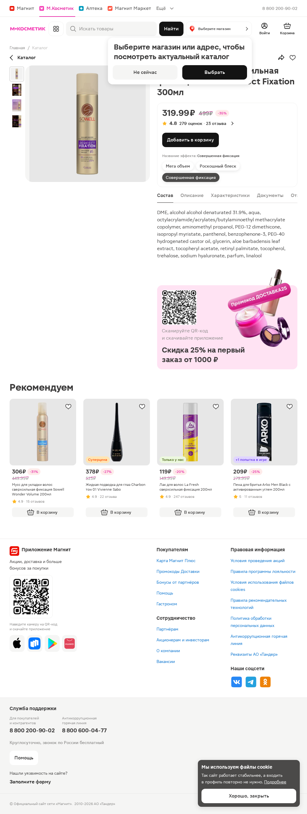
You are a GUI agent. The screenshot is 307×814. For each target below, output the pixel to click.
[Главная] (28, 29)
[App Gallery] (69, 643)
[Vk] (237, 682)
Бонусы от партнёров (177, 582)
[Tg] (251, 682)
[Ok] (265, 682)
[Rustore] (34, 643)
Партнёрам (167, 629)
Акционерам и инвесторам (182, 639)
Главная (17, 47)
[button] (219, 29)
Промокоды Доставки (177, 571)
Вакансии (165, 661)
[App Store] (17, 643)
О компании (168, 650)
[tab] (178, 166)
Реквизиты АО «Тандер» (254, 654)
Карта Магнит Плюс (175, 560)
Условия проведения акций (258, 560)
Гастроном (166, 603)
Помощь (164, 593)
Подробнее (275, 781)
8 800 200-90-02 (279, 8)
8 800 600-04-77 (84, 730)
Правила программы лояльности (263, 571)
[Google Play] (52, 643)
